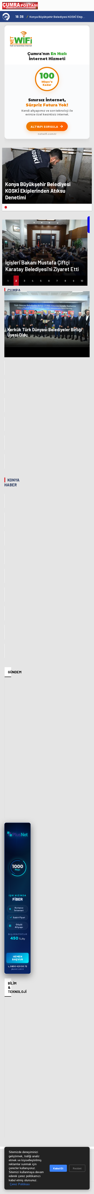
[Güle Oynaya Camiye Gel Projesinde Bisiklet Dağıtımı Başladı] (4, 520)
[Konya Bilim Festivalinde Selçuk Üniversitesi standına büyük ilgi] (4, 651)
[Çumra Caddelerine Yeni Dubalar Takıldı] (4, 461)
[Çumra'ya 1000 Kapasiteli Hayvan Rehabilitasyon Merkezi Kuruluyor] (4, 424)
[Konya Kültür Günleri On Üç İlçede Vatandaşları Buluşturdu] (4, 576)
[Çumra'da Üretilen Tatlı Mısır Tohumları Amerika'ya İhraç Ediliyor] (4, 386)
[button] (5, 207)
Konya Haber (12, 482)
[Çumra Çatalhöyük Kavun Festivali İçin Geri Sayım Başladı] (4, 368)
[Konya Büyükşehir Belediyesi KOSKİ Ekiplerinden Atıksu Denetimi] (4, 501)
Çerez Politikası (20, 1184)
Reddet (77, 1168)
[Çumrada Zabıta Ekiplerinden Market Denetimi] (4, 442)
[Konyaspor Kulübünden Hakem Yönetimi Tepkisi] (4, 613)
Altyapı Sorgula (44, 126)
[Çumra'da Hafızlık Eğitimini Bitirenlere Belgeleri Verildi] (4, 405)
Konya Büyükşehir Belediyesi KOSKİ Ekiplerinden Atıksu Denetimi (57, 17)
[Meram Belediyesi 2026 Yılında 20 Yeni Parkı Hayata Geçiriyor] (4, 557)
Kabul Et (58, 1168)
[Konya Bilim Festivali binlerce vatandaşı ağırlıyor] (4, 632)
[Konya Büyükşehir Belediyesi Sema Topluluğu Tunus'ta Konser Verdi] (4, 594)
